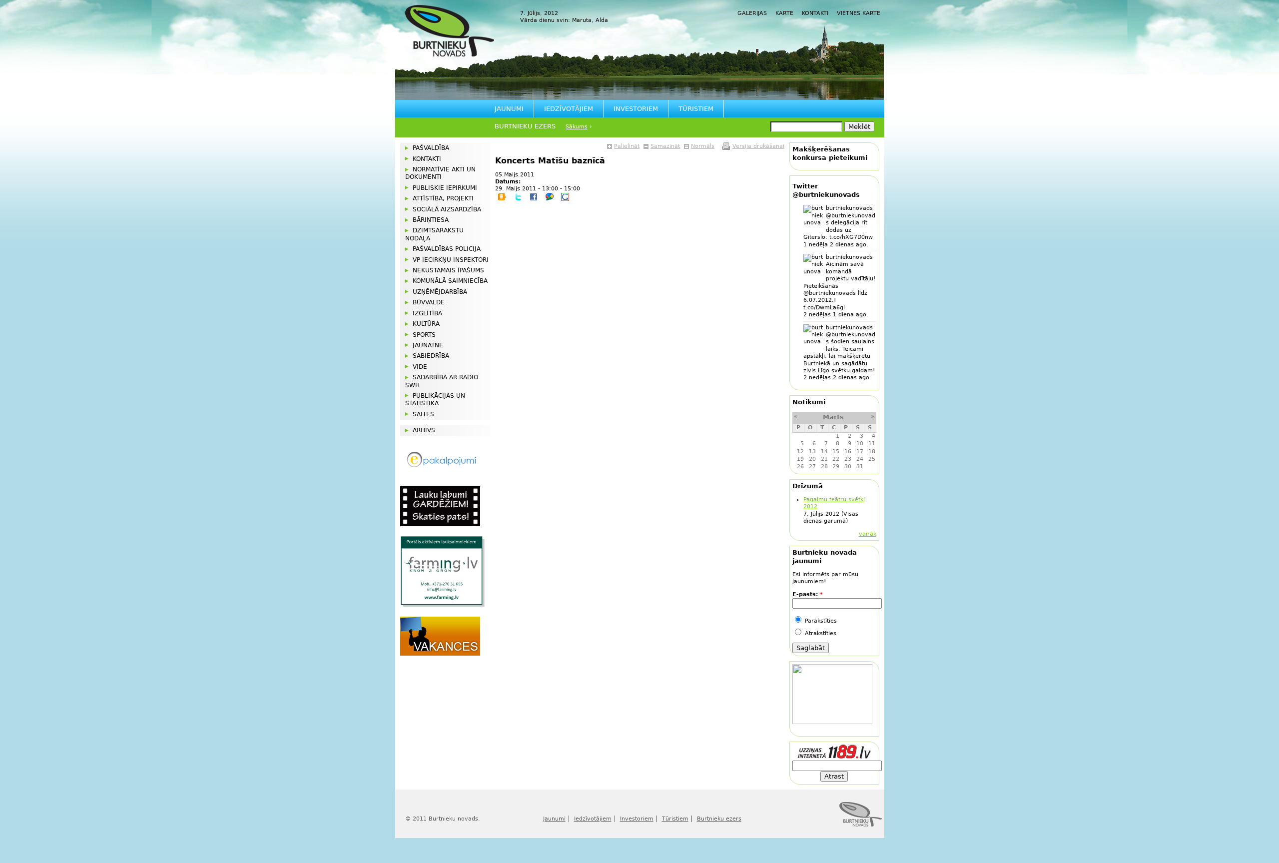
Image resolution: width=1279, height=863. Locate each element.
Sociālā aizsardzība (447, 209)
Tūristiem (695, 108)
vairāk (867, 534)
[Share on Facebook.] (534, 199)
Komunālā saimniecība (450, 280)
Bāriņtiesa (431, 219)
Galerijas (752, 13)
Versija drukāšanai (758, 146)
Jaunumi (509, 108)
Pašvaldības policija (447, 248)
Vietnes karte (858, 13)
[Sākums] (449, 30)
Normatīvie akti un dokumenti (440, 173)
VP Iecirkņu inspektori (451, 259)
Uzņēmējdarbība (440, 291)
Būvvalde (429, 302)
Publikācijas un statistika (435, 399)
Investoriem (636, 108)
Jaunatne (428, 345)
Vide (420, 366)
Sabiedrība (431, 355)
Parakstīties (820, 621)
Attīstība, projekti (443, 198)
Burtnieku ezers (525, 126)
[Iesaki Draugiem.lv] (502, 199)
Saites (423, 414)
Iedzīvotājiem (568, 108)
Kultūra (426, 323)
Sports (424, 334)
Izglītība (427, 313)
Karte (784, 13)
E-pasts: (807, 594)
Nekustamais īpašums (448, 270)
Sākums (577, 126)
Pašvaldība (431, 147)
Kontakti (815, 13)
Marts (833, 417)
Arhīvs (424, 430)
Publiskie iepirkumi (445, 187)
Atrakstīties (819, 633)
